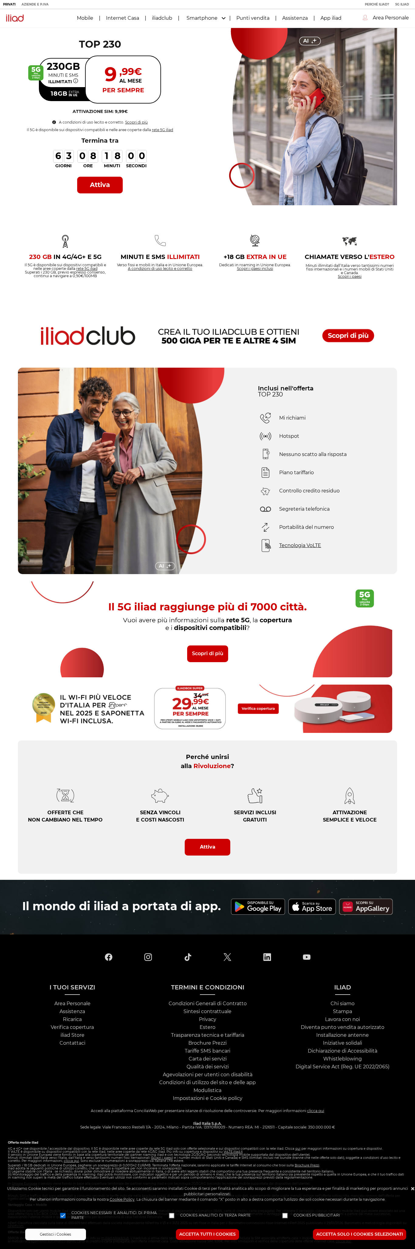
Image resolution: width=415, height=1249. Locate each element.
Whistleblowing (342, 1059)
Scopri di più (136, 122)
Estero (207, 1027)
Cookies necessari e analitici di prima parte (114, 1215)
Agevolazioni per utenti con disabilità (207, 1074)
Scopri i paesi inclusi (255, 269)
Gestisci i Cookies (55, 1234)
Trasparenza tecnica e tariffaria (207, 1035)
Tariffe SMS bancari (207, 1051)
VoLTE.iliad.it (233, 1151)
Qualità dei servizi (208, 1066)
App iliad (331, 18)
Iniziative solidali (342, 1043)
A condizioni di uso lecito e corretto (160, 269)
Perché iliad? (377, 4)
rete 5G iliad (162, 130)
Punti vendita (252, 18)
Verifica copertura (72, 1027)
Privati (9, 4)
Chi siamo (343, 1003)
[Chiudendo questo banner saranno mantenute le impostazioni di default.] (412, 1189)
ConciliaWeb (145, 1111)
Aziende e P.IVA (35, 4)
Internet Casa (122, 18)
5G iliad (402, 4)
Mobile (85, 18)
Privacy (207, 1019)
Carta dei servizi (208, 1059)
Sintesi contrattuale (207, 1011)
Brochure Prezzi (207, 1043)
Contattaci (72, 1043)
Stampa (342, 1011)
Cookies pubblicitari (316, 1215)
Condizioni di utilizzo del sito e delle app (207, 1082)
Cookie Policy (122, 1199)
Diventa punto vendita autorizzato (342, 1027)
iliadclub (162, 18)
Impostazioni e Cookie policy (207, 1098)
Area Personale (72, 1003)
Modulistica (207, 1090)
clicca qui (315, 1111)
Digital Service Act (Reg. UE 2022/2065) (342, 1066)
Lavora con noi (342, 1019)
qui (297, 1148)
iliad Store (72, 1035)
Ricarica (72, 1019)
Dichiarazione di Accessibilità (342, 1051)
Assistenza (295, 18)
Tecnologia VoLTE (300, 545)
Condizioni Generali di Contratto (208, 1003)
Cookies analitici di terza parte (215, 1215)
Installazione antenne (342, 1035)
